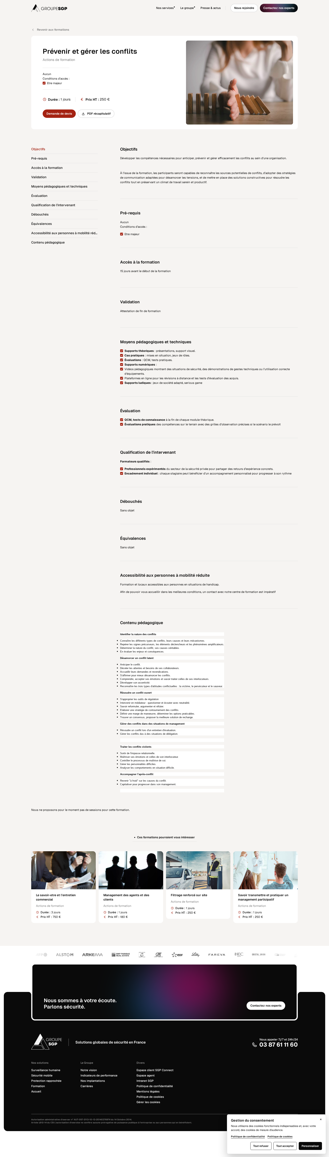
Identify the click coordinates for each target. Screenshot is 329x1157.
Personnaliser (310, 1146)
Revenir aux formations (53, 29)
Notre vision (89, 1070)
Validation (38, 177)
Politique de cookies (150, 1097)
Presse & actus (210, 8)
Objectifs (38, 149)
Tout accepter (285, 1146)
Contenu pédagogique (48, 242)
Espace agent (146, 1075)
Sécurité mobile (42, 1075)
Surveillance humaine (45, 1070)
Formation (38, 1086)
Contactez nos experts (278, 8)
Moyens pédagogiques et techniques (59, 186)
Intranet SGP (145, 1081)
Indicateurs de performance (99, 1075)
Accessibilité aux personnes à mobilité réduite (64, 233)
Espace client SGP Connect (155, 1070)
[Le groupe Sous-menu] (197, 8)
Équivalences (41, 224)
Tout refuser (261, 1146)
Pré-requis (39, 158)
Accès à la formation (47, 168)
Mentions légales (148, 1091)
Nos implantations (93, 1081)
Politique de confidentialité (155, 1086)
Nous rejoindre (244, 8)
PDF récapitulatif (99, 113)
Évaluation (39, 196)
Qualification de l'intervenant (53, 205)
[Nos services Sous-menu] (176, 8)
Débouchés (40, 214)
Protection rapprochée (46, 1081)
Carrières (87, 1086)
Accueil (36, 1091)
